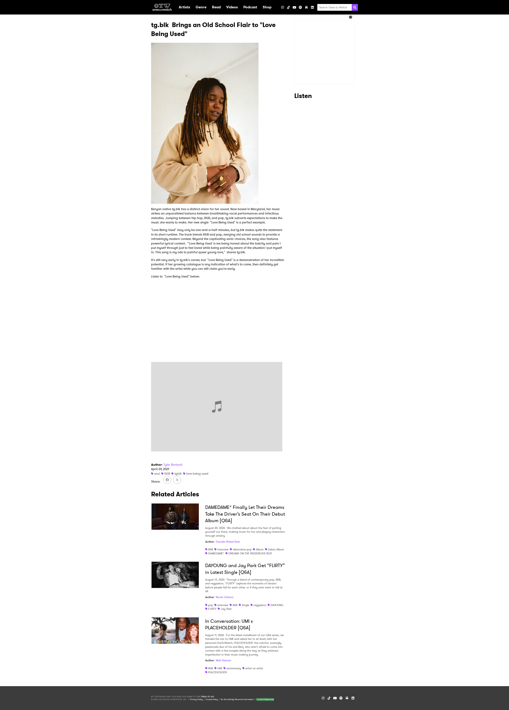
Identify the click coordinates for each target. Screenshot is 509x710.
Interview (222, 549)
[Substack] (306, 7)
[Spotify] (300, 7)
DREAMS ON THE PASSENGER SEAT (250, 553)
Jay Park (226, 609)
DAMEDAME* (216, 553)
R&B (167, 473)
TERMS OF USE (207, 696)
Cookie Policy (212, 699)
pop (210, 605)
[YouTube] (294, 7)
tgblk (178, 473)
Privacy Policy (196, 699)
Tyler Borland (172, 464)
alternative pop (242, 549)
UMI (219, 668)
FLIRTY (212, 609)
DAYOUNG (277, 605)
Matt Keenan (223, 660)
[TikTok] (288, 7)
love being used (197, 473)
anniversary (233, 668)
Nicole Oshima (224, 597)
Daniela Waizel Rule (228, 542)
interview (222, 605)
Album (260, 549)
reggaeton (260, 605)
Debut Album (276, 549)
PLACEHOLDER (217, 672)
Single (245, 605)
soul (157, 473)
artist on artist (254, 668)
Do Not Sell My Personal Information (237, 699)
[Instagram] (283, 7)
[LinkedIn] (312, 7)
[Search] (355, 7)
